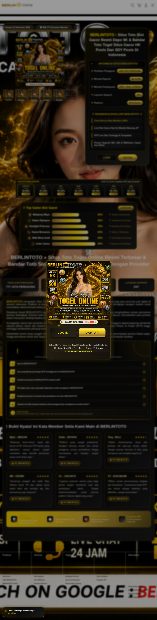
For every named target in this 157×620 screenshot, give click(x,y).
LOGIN (63, 332)
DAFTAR (92, 332)
